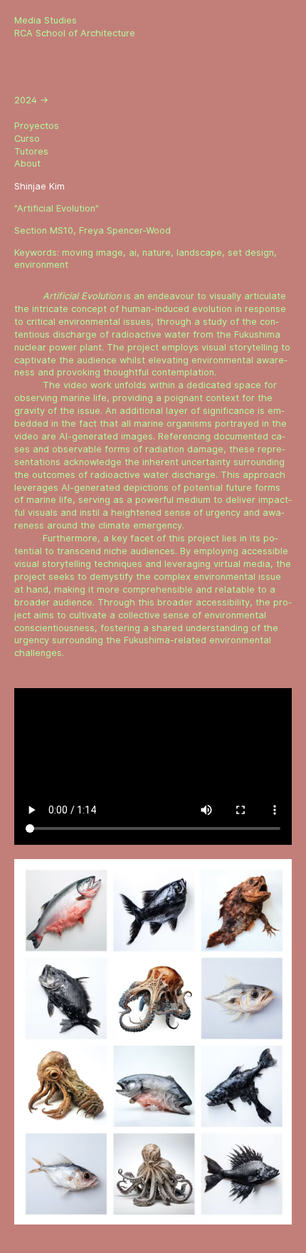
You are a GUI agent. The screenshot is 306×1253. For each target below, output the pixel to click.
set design (251, 252)
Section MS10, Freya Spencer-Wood (92, 230)
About (27, 163)
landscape (199, 252)
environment (41, 264)
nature (156, 252)
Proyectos (36, 125)
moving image (92, 252)
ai (133, 252)
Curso (27, 138)
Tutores (31, 151)
